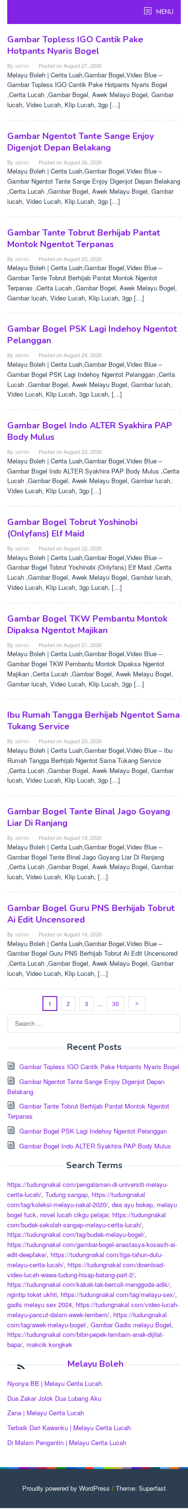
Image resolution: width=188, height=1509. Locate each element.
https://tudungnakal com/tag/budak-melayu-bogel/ (76, 1234)
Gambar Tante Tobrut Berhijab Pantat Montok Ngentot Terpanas (83, 238)
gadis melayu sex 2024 (39, 1304)
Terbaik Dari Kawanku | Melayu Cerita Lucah (69, 1427)
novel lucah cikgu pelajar (74, 1214)
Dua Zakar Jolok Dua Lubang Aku (54, 1398)
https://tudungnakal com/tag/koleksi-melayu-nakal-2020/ (76, 1199)
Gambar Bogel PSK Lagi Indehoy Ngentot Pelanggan (93, 1130)
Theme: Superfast (141, 1488)
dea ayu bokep (132, 1204)
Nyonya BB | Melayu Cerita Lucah (54, 1383)
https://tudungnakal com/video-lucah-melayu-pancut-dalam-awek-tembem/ (93, 1309)
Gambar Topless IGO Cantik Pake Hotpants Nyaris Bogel (75, 45)
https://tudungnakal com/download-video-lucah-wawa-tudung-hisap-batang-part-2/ (86, 1269)
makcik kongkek (49, 1344)
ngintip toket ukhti (32, 1294)
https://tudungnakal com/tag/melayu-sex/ (118, 1294)
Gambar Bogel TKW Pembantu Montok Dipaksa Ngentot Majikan (87, 624)
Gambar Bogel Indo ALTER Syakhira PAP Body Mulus (95, 1145)
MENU (164, 12)
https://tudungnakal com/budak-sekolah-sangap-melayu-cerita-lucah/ (86, 1219)
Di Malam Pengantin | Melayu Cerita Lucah (66, 1442)
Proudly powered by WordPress (66, 1488)
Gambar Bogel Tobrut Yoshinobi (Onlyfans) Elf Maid (72, 527)
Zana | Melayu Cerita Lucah (45, 1412)
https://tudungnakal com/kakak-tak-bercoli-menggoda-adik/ (88, 1284)
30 (115, 1003)
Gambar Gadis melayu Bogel (131, 1324)
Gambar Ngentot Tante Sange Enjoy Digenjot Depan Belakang (80, 141)
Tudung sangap (66, 1194)
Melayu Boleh (95, 1364)
